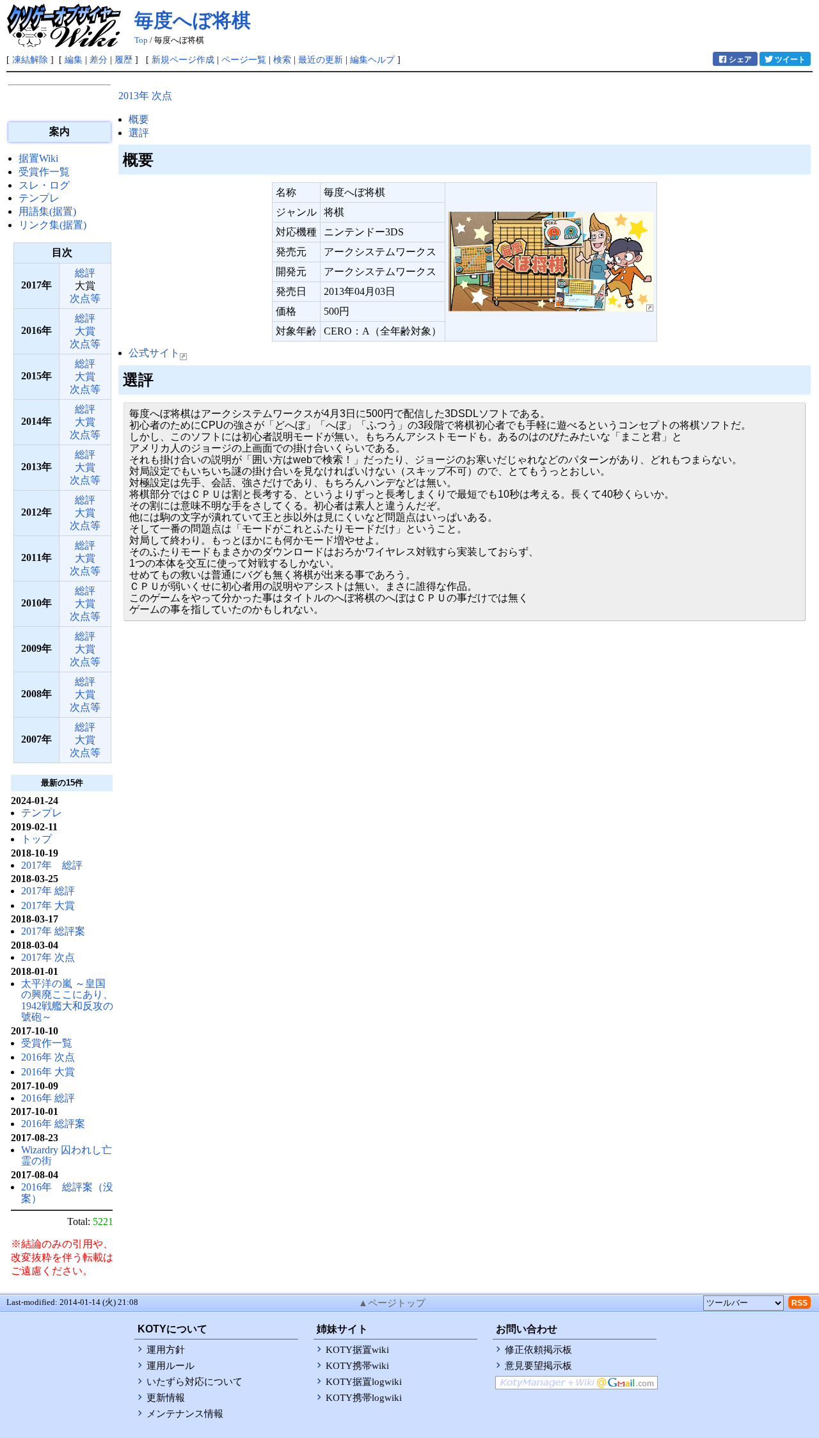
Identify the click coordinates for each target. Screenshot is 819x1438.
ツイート (790, 59)
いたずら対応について (195, 1382)
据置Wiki (38, 158)
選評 (139, 132)
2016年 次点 (48, 1057)
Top (141, 40)
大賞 (85, 331)
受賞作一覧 (44, 171)
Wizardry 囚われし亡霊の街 (66, 1155)
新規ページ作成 (183, 59)
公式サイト (154, 352)
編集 (74, 59)
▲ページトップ (391, 1303)
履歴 (123, 59)
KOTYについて (172, 1328)
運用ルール (171, 1366)
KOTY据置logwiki (364, 1382)
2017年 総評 (52, 865)
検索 (282, 59)
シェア (740, 59)
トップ (36, 839)
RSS (799, 1303)
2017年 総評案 (53, 931)
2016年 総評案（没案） (67, 1192)
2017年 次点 (48, 957)
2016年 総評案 (53, 1123)
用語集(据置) (47, 211)
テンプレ (39, 198)
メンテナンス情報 (185, 1414)
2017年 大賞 (48, 905)
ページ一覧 (243, 59)
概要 (139, 119)
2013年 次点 (145, 95)
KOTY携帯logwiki (364, 1398)
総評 (85, 272)
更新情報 (166, 1398)
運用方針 (166, 1350)
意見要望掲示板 (538, 1366)
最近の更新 (320, 59)
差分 (98, 59)
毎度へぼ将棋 (192, 20)
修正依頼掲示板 (538, 1350)
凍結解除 (30, 59)
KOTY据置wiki (357, 1350)
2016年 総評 (48, 1098)
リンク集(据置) (52, 224)
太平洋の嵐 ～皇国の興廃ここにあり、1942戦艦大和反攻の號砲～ (67, 1000)
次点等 (85, 298)
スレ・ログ (44, 185)
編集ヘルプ (372, 59)
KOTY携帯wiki (357, 1366)
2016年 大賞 (48, 1071)
